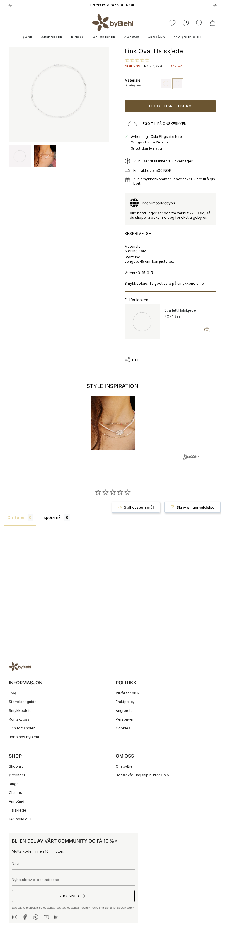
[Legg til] (207, 329)
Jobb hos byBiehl (24, 737)
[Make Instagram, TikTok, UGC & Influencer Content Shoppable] (191, 458)
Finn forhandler (22, 728)
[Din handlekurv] (212, 22)
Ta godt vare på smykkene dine (176, 283)
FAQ (12, 693)
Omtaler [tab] (16, 517)
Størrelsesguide (23, 702)
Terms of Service (115, 907)
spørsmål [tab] (53, 517)
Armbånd (16, 801)
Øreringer (17, 775)
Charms (15, 792)
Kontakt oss (19, 719)
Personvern (126, 719)
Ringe (14, 784)
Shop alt (16, 766)
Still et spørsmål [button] (139, 507)
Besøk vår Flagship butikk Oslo (142, 775)
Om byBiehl (126, 766)
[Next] (214, 5)
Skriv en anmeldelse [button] (195, 507)
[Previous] (10, 5)
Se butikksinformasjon (147, 148)
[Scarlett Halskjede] (142, 321)
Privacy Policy (89, 907)
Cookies (123, 728)
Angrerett (124, 710)
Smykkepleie (20, 710)
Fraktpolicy (125, 702)
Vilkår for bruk (127, 693)
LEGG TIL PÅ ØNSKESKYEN (164, 123)
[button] (199, 22)
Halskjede (17, 810)
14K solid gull (20, 819)
